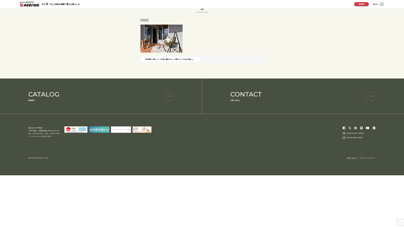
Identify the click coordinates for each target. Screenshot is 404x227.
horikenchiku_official (355, 133)
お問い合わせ (246, 95)
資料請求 (361, 4)
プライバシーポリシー (368, 158)
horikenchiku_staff (354, 138)
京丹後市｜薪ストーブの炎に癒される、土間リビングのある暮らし (169, 59)
